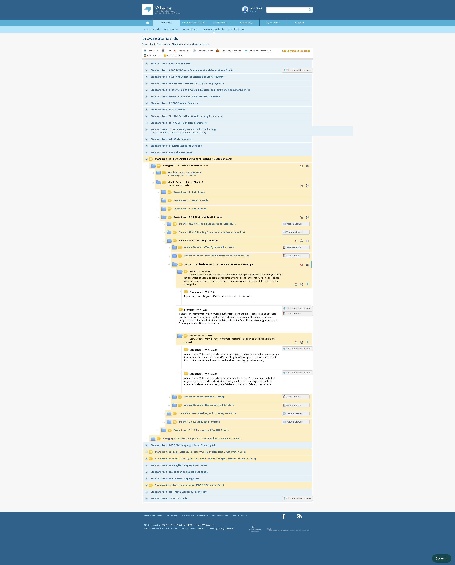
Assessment (219, 22)
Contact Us (202, 515)
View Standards (152, 29)
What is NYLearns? (153, 515)
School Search (240, 515)
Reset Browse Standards (296, 50)
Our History (171, 515)
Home (147, 23)
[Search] (310, 10)
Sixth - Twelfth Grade (185, 184)
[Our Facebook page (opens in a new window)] (284, 516)
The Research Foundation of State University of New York (174, 528)
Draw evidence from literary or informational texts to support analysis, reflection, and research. (230, 339)
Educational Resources (193, 22)
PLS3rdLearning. (210, 528)
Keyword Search (191, 29)
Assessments (293, 247)
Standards (166, 22)
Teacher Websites (220, 515)
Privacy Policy (187, 515)
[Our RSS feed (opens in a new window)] (299, 516)
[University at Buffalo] (288, 529)
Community (246, 22)
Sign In (253, 11)
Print (307, 166)
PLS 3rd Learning (152, 525)
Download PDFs (236, 29)
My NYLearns (273, 22)
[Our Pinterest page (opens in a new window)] (292, 516)
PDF (301, 166)
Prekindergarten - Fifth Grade (184, 174)
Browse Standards (214, 29)
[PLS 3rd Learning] (255, 529)
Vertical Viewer (171, 29)
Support (299, 22)
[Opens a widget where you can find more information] (441, 558)
